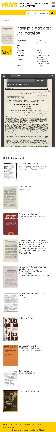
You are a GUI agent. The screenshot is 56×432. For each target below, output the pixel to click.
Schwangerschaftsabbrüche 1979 (31, 294)
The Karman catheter (28, 164)
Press (39, 424)
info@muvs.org (8, 427)
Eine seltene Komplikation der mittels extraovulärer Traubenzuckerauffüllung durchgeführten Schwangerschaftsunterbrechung (33, 271)
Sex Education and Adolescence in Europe (29, 347)
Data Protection (16, 424)
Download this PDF (6, 52)
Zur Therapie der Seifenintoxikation (27, 372)
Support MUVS (29, 424)
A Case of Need (26, 318)
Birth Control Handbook (30, 391)
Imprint (5, 424)
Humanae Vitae (26, 187)
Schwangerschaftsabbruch (31, 214)
